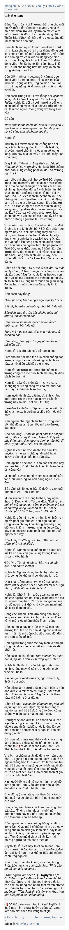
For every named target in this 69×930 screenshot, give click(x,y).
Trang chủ (10, 6)
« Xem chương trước (18, 917)
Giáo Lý (40, 6)
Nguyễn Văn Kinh (27, 923)
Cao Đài (26, 6)
